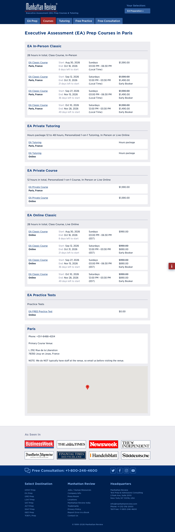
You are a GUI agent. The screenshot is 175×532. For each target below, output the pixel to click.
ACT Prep (29, 506)
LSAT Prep (30, 500)
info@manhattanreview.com (123, 504)
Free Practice (83, 20)
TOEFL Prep (30, 516)
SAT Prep (29, 503)
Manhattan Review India (79, 503)
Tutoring (64, 20)
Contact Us (73, 516)
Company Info (74, 493)
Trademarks (73, 506)
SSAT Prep (30, 509)
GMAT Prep (30, 490)
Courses (48, 20)
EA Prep (32, 20)
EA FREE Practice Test (40, 311)
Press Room (73, 496)
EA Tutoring (35, 142)
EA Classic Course (38, 62)
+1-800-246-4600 (81, 470)
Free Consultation (109, 20)
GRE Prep (29, 496)
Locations (72, 500)
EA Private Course (38, 187)
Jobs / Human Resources (79, 490)
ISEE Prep (29, 512)
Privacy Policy (74, 509)
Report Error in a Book (78, 512)
